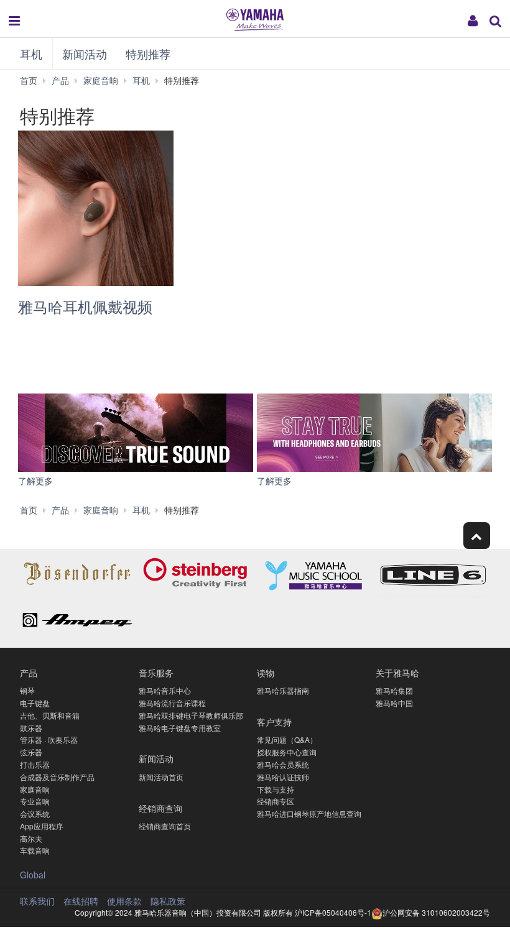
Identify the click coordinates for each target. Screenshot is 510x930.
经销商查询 (160, 807)
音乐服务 (156, 672)
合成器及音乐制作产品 (57, 776)
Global (32, 874)
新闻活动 (84, 53)
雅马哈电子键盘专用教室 (180, 727)
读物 (265, 672)
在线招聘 (80, 901)
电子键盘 (35, 703)
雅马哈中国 (394, 703)
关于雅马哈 (397, 672)
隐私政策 (168, 901)
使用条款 (124, 901)
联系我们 (37, 901)
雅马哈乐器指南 (283, 690)
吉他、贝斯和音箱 (50, 715)
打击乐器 (35, 764)
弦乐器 (31, 752)
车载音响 (35, 850)
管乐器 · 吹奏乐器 (49, 739)
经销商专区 (275, 801)
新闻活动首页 (161, 776)
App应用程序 (41, 826)
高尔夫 (31, 838)
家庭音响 (35, 789)
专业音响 (35, 801)
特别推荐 (148, 53)
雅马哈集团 (394, 690)
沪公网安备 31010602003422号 (436, 912)
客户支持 (274, 721)
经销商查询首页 (165, 826)
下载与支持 (275, 789)
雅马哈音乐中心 (165, 690)
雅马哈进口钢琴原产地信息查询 (309, 813)
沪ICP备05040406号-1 (333, 912)
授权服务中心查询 (287, 752)
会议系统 (35, 813)
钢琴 (27, 690)
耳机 (31, 53)
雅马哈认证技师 (283, 776)
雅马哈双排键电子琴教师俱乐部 (191, 715)
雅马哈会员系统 (283, 764)
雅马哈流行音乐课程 (172, 703)
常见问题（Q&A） (287, 739)
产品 (28, 672)
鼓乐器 (31, 727)
